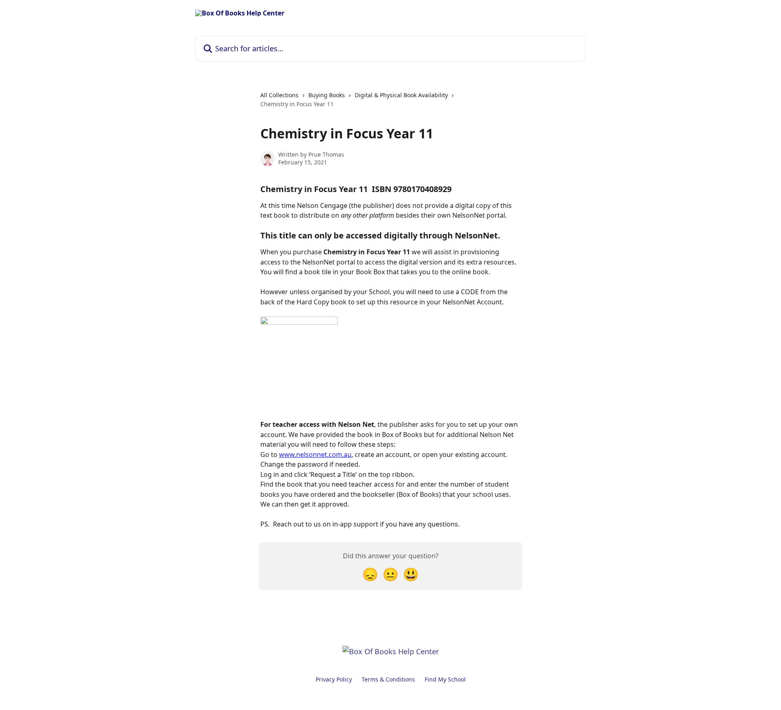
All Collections (279, 95)
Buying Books (326, 95)
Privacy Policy (334, 679)
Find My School (445, 679)
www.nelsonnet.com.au (315, 454)
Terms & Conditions (388, 679)
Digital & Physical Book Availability (401, 95)
